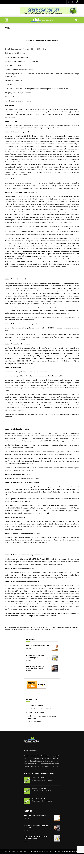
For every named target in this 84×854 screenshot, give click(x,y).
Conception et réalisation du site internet (41, 851)
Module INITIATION (38, 778)
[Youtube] (73, 2)
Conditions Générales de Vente (68, 851)
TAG (55, 851)
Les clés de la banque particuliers (40, 709)
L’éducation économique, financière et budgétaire (42, 717)
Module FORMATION (39, 788)
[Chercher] (76, 20)
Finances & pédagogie (36, 712)
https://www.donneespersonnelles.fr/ (42, 616)
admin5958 (37, 780)
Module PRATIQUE (38, 799)
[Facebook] (68, 2)
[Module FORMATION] (27, 791)
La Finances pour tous (35, 705)
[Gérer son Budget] (42, 20)
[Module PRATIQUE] (27, 801)
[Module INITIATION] (27, 780)
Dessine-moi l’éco (34, 722)
